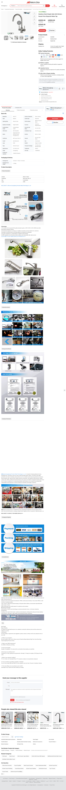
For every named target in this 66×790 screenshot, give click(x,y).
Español (14, 781)
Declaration (46, 784)
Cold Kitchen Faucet (43, 768)
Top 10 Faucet (52, 768)
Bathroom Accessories (37, 741)
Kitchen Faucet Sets (53, 765)
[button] (40, 110)
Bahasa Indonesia (37, 782)
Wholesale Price (39, 778)
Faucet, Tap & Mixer (18, 9)
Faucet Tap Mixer (17, 765)
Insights (35, 779)
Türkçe (27, 782)
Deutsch (38, 781)
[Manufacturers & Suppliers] (33, 2)
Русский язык (28, 781)
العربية (47, 781)
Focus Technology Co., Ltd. (24, 784)
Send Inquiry (42, 30)
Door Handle (51, 739)
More (2, 774)
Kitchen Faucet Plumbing (7, 768)
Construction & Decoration (9, 9)
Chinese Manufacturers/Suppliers (21, 778)
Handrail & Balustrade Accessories (8, 739)
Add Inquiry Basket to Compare (19, 42)
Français (23, 781)
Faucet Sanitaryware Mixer (41, 765)
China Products (11, 778)
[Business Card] (63, 113)
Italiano (34, 781)
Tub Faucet (4, 756)
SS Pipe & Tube (20, 744)
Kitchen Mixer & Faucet (27, 9)
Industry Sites (45, 778)
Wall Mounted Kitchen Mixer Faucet (55, 756)
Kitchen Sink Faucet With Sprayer (38, 756)
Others (34, 744)
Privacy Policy (52, 784)
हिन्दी (57, 781)
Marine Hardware (4, 744)
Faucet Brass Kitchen (19, 768)
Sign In (40, 101)
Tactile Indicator (4, 741)
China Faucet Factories (7, 765)
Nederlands (43, 781)
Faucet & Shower (52, 741)
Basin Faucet (12, 756)
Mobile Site (31, 779)
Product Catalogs (19, 736)
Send (12, 700)
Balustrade (19, 739)
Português (19, 781)
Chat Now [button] (52, 30)
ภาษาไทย (61, 781)
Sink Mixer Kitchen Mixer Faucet (8, 759)
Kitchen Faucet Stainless (31, 768)
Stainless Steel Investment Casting (24, 741)
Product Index (59, 778)
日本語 (54, 781)
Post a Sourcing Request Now (17, 702)
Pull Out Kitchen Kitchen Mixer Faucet (39, 9)
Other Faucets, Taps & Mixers (23, 756)
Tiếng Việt (31, 782)
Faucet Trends (5, 771)
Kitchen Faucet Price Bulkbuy (16, 771)
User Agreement (40, 784)
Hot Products (5, 778)
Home (2, 9)
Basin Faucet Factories (28, 765)
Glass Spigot (35, 739)
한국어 (51, 781)
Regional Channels (52, 778)
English (10, 781)
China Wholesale (32, 778)
